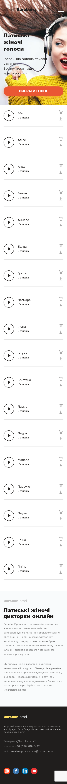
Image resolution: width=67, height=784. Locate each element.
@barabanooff (25, 741)
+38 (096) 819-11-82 (27, 746)
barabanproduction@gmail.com (31, 751)
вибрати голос (33, 91)
